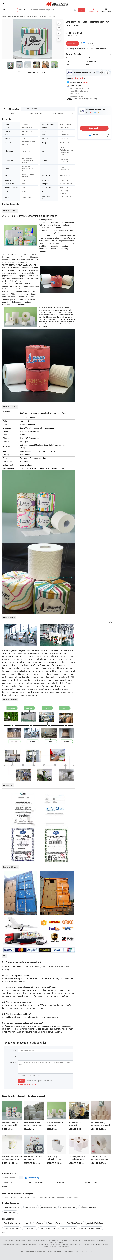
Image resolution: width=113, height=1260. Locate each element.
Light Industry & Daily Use (15, 16)
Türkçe (46, 1246)
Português (32, 1244)
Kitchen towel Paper (36, 1182)
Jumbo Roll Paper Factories (34, 1223)
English (17, 1244)
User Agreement (69, 1251)
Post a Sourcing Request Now (29, 1084)
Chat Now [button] (89, 43)
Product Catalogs (33, 1178)
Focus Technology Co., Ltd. (42, 1251)
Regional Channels (89, 1240)
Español (24, 1244)
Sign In (69, 99)
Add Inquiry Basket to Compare (33, 72)
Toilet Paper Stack (10, 1212)
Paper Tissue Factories (75, 1223)
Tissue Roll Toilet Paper (48, 1228)
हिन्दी (99, 1244)
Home (4, 16)
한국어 (87, 1244)
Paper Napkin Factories (12, 1223)
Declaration (79, 1251)
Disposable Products (48, 1207)
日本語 (93, 1244)
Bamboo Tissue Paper (11, 1228)
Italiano (58, 1244)
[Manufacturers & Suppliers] (56, 4)
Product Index (101, 1240)
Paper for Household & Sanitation (36, 16)
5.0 (87, 112)
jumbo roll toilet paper (91, 1182)
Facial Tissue (60, 1182)
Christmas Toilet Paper (68, 1207)
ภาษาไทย (105, 1244)
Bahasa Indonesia (63, 1246)
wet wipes (5, 1186)
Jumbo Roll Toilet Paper (95, 1223)
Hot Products (9, 1240)
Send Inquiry (72, 43)
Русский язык (49, 1244)
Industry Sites (77, 1240)
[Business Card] (108, 119)
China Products (20, 1240)
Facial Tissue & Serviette (12, 1207)
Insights (61, 1242)
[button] (68, 113)
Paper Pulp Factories (55, 1223)
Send (21, 1081)
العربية (81, 1244)
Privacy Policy (89, 1251)
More (4, 1232)
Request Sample (101, 48)
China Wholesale (54, 1240)
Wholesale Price (66, 1240)
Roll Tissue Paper (29, 1228)
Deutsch (65, 1244)
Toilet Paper (51, 16)
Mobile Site (53, 1242)
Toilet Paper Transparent (88, 1207)
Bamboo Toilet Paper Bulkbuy (91, 1228)
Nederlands (73, 1244)
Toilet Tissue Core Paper (68, 1228)
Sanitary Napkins (31, 1207)
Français (40, 1244)
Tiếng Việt (53, 1246)
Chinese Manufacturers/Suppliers (37, 1240)
